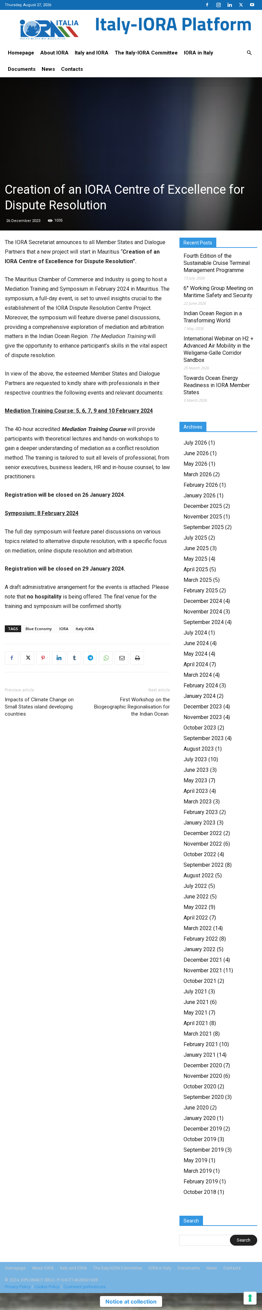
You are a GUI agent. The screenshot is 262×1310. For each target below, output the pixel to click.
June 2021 (196, 1002)
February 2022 (201, 939)
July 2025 (195, 537)
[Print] (137, 658)
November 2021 (203, 970)
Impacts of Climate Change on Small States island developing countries (39, 707)
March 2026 (198, 474)
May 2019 (195, 1160)
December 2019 (203, 1128)
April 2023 (196, 791)
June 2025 (196, 548)
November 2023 (203, 717)
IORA (63, 628)
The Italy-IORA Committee (146, 53)
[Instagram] (218, 5)
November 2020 (203, 1076)
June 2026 (196, 453)
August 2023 (199, 749)
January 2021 (200, 1055)
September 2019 (204, 1150)
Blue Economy (39, 628)
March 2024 (198, 675)
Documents (21, 69)
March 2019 (198, 1171)
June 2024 (196, 643)
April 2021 (196, 1023)
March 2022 (198, 928)
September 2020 (204, 1097)
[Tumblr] (74, 658)
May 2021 (195, 1012)
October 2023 (200, 727)
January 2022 (200, 949)
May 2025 (195, 559)
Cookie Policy (47, 1286)
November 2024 (203, 611)
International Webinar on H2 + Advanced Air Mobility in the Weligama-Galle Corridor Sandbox (218, 349)
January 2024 (200, 696)
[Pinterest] (43, 658)
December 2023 (203, 706)
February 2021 (201, 1044)
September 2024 (204, 622)
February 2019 (201, 1181)
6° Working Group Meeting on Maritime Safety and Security (218, 292)
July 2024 (195, 632)
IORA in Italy (198, 53)
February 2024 (201, 685)
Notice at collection (131, 1301)
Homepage (21, 53)
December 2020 (203, 1065)
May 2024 (195, 654)
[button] (249, 53)
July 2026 (195, 443)
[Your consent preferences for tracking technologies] (250, 1298)
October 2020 (200, 1086)
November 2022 (203, 844)
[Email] (121, 658)
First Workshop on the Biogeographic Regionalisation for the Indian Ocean (132, 707)
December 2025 (203, 506)
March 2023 (198, 801)
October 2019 (200, 1139)
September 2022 (204, 865)
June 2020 (196, 1107)
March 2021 (198, 1034)
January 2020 (200, 1118)
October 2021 (200, 981)
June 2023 (196, 770)
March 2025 (198, 580)
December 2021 (203, 960)
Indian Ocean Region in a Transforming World (213, 317)
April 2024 (196, 664)
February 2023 (201, 812)
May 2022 (195, 907)
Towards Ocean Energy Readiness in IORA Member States (217, 385)
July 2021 (195, 991)
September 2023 (204, 738)
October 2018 (200, 1192)
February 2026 (201, 485)
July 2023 (195, 759)
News (48, 69)
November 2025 (203, 516)
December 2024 (203, 601)
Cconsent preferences (84, 1286)
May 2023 (195, 780)
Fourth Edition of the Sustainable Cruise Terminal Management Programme (217, 263)
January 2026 (200, 495)
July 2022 (195, 886)
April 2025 (196, 569)
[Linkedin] (229, 5)
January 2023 (200, 822)
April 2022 (196, 917)
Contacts (72, 69)
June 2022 (196, 896)
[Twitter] (241, 5)
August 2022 (199, 875)
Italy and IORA (91, 53)
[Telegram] (90, 658)
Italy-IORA (85, 628)
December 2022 (203, 833)
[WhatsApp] (106, 658)
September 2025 (204, 527)
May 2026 (195, 464)
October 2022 (200, 854)
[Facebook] (207, 5)
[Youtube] (252, 5)
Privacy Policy (18, 1286)
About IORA (54, 53)
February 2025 (201, 590)
